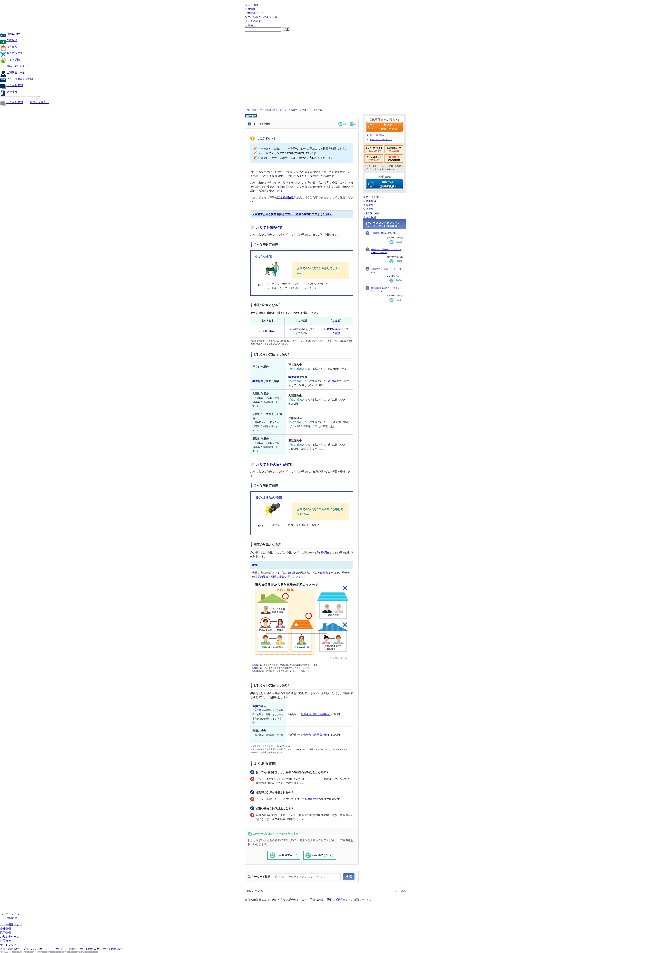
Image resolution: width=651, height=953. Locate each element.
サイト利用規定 (89, 948)
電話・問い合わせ (17, 66)
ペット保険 (13, 59)
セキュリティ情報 (65, 948)
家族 (312, 186)
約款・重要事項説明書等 (333, 899)
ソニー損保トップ (254, 110)
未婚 (256, 668)
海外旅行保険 (14, 53)
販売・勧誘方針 (9, 948)
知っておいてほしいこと (381, 139)
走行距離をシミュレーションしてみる (386, 270)
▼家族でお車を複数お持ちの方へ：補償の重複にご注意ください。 (292, 214)
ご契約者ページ (254, 13)
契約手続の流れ (377, 135)
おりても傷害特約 (334, 172)
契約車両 (282, 186)
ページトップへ (9, 913)
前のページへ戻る (255, 891)
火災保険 (11, 46)
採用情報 (5, 932)
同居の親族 (261, 576)
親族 (256, 665)
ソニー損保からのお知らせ (261, 17)
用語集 (303, 110)
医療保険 (11, 40)
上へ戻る (402, 891)
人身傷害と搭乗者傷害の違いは (385, 233)
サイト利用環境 (112, 948)
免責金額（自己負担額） (315, 714)
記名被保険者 (285, 197)
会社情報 (250, 8)
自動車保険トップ (273, 110)
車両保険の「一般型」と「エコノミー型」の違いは (386, 251)
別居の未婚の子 (280, 576)
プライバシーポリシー (36, 948)
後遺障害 (257, 381)
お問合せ (250, 25)
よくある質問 (253, 21)
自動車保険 (13, 33)
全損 (255, 706)
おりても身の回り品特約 (303, 176)
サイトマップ (8, 944)
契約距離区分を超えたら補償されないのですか (386, 289)
